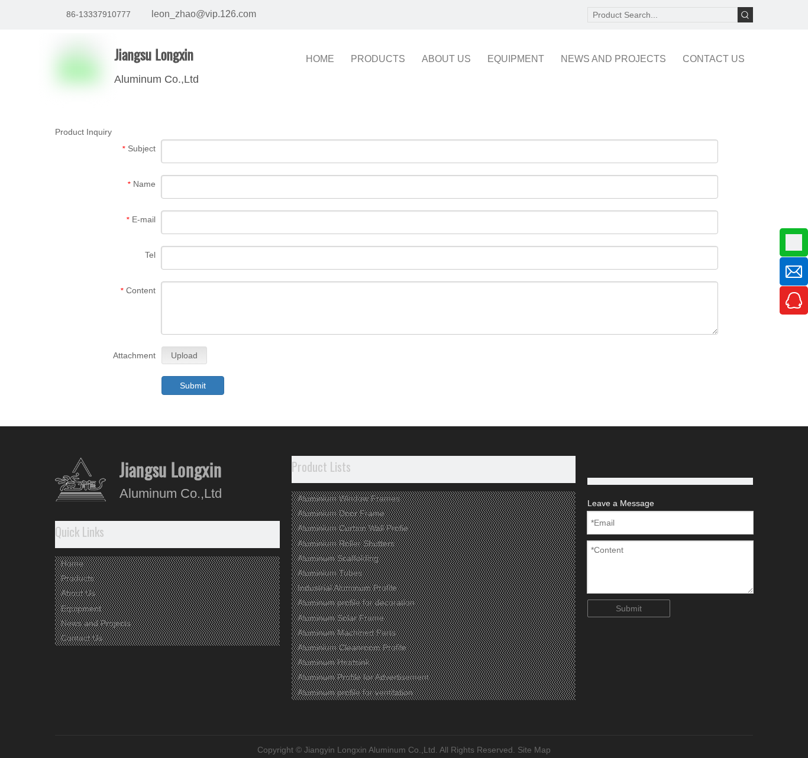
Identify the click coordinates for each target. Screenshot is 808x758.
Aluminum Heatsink (334, 662)
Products (77, 578)
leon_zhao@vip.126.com (203, 14)
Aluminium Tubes (330, 573)
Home (72, 563)
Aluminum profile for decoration (356, 602)
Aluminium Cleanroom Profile (352, 647)
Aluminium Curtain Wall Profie (353, 528)
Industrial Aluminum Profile (347, 587)
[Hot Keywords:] (745, 14)
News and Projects (96, 623)
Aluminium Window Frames (349, 498)
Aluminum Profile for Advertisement (363, 677)
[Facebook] (632, 463)
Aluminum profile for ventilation (355, 692)
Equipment (81, 608)
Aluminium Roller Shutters (346, 543)
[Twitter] (613, 463)
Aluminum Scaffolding (338, 558)
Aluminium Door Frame (341, 513)
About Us (78, 593)
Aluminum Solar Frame (341, 618)
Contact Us (81, 638)
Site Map (534, 749)
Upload (184, 355)
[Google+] (595, 463)
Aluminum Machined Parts (347, 632)
